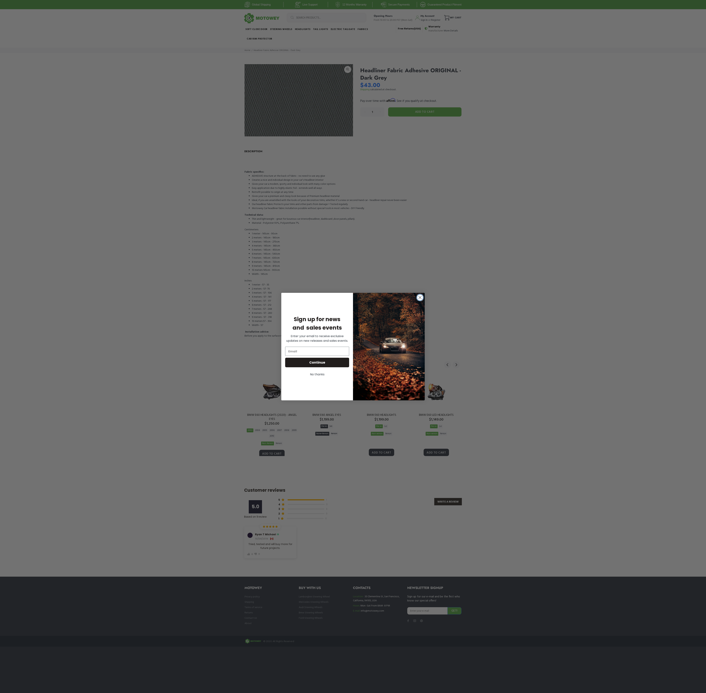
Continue (317, 362)
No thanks (317, 374)
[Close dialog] (420, 297)
